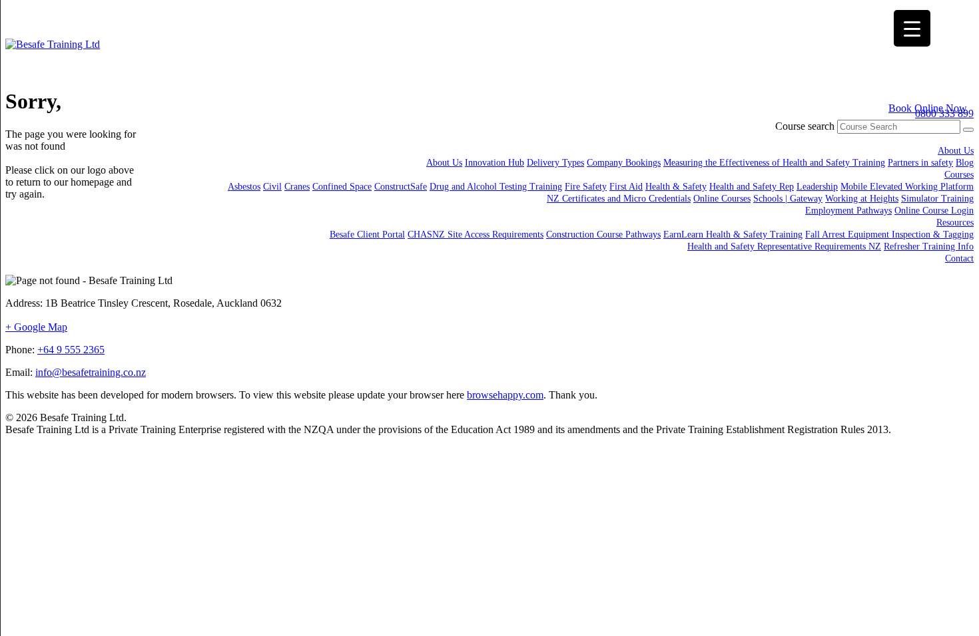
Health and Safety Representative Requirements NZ (784, 246)
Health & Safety (676, 187)
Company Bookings (624, 163)
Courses (959, 175)
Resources (955, 223)
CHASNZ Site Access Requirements (475, 234)
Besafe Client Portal (367, 234)
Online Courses (722, 199)
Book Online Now (927, 108)
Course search (804, 126)
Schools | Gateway (787, 199)
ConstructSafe (400, 187)
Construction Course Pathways (603, 234)
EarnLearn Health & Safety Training (733, 234)
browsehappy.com (505, 394)
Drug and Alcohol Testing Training (496, 187)
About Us (956, 151)
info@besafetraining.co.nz (90, 372)
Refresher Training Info (929, 246)
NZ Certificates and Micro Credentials (619, 199)
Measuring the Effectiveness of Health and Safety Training (774, 163)
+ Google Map (36, 327)
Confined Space (342, 187)
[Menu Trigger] (912, 28)
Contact (959, 258)
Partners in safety (920, 163)
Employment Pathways (848, 211)
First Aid (626, 187)
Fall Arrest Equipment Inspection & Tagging (889, 234)
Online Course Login (934, 211)
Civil (272, 187)
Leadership (817, 187)
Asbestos (244, 187)
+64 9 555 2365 (71, 349)
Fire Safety (586, 187)
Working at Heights (861, 199)
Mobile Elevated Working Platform (907, 187)
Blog (965, 163)
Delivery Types (555, 163)
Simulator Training (937, 199)
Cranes (297, 187)
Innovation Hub (494, 163)
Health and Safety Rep (751, 187)
